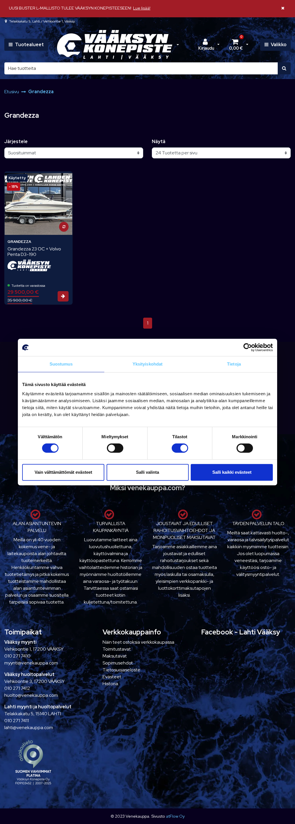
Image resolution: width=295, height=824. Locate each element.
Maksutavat (115, 656)
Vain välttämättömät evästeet (63, 472)
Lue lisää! (141, 8)
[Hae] (284, 68)
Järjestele (16, 141)
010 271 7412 (17, 688)
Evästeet (112, 677)
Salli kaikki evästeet (231, 472)
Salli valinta (147, 472)
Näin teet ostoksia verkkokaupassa (138, 642)
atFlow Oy (175, 816)
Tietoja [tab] (234, 364)
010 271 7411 (16, 721)
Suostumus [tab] (61, 364)
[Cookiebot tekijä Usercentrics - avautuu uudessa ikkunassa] (247, 347)
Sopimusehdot (118, 663)
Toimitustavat (117, 649)
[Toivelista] (64, 179)
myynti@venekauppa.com (31, 663)
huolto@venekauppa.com (31, 695)
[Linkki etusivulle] (114, 45)
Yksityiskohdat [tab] (147, 364)
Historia (110, 684)
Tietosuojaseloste (121, 670)
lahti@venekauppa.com (28, 727)
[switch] (115, 448)
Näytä (158, 141)
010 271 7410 (17, 656)
